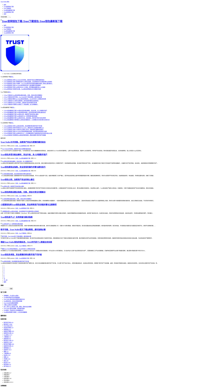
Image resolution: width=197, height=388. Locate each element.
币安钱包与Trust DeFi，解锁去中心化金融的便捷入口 (24, 127)
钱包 (6, 360)
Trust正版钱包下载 (9, 12)
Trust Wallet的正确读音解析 (11, 303)
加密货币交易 (8, 346)
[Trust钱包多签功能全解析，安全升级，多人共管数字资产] (17, 161)
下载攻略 (7, 353)
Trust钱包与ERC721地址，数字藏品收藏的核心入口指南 (24, 87)
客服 (6, 351)
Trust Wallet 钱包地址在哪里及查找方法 (14, 299)
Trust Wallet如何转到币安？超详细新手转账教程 (22, 85)
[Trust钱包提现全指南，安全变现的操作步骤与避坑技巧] (16, 173)
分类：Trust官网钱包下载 (22, 145)
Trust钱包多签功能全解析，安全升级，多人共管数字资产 (25, 110)
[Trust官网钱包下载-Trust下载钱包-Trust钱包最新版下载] (31, 21)
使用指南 (7, 347)
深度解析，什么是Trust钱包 (11, 295)
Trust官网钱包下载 (9, 6)
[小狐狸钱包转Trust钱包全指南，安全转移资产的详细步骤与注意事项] (20, 211)
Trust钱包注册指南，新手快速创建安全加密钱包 (21, 100)
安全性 (7, 355)
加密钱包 (7, 329)
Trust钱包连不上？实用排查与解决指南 (20, 116)
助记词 (7, 362)
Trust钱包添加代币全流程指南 (12, 297)
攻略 (6, 357)
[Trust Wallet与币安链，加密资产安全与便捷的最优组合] (16, 149)
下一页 (5, 280)
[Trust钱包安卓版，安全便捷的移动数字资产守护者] (15, 261)
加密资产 (8, 349)
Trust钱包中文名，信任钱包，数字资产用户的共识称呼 (25, 118)
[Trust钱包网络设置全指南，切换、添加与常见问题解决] (16, 198)
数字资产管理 (9, 344)
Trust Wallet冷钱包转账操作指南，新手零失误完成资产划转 (25, 131)
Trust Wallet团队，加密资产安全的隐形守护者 (20, 102)
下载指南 (7, 336)
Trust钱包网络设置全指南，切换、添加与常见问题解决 (23, 95)
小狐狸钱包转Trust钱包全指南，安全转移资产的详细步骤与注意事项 (28, 81)
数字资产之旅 (8, 340)
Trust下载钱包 (7, 8)
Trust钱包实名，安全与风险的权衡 (13, 301)
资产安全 (7, 366)
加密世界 (7, 338)
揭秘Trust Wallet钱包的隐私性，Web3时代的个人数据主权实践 (25, 99)
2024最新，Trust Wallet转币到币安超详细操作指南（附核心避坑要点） (28, 83)
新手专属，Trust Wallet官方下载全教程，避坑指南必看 (23, 97)
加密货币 (8, 342)
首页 (5, 4)
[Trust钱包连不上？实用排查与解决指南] (12, 224)
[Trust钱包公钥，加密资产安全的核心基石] (12, 186)
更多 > (12, 76)
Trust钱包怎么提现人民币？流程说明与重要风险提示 (23, 129)
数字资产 (8, 324)
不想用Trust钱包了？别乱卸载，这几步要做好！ (21, 104)
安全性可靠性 (8, 327)
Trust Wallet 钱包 (5, 1)
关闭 (5, 14)
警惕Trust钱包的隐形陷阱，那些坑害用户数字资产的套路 (25, 135)
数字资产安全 (8, 322)
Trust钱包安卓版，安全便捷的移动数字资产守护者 (23, 126)
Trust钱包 (8, 335)
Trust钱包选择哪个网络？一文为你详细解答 (15, 312)
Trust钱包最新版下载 (9, 10)
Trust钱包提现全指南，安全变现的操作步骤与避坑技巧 (25, 112)
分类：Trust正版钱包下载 (22, 258)
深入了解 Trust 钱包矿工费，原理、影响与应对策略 (17, 306)
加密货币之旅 (8, 333)
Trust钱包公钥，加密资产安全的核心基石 (21, 114)
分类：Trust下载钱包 (20, 195)
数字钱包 (7, 364)
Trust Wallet (8, 325)
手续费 (7, 359)
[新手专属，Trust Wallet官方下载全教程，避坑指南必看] (16, 236)
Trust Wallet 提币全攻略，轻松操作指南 (14, 308)
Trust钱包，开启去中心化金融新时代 (13, 310)
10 (4, 278)
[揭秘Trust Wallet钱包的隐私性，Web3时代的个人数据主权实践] (18, 248)
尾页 (5, 282)
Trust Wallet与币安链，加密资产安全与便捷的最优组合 (24, 79)
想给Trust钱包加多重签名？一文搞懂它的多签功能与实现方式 (27, 119)
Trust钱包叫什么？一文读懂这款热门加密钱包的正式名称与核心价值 (28, 133)
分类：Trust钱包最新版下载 (22, 158)
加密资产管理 (9, 331)
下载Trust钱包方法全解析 (10, 304)
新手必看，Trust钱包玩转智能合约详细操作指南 (22, 89)
